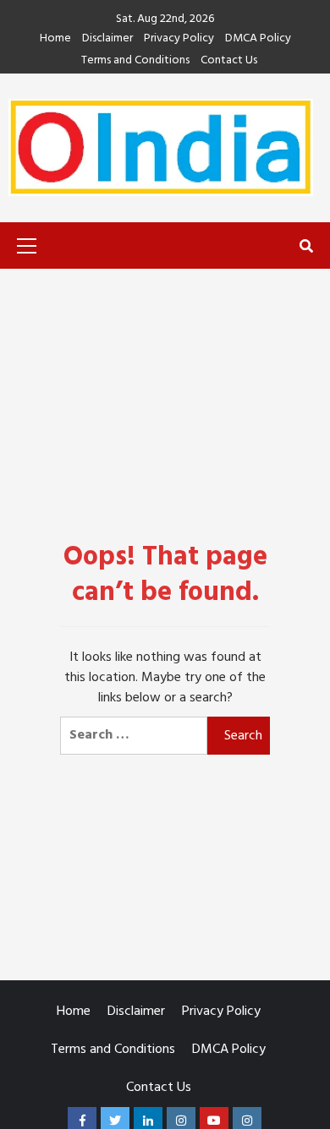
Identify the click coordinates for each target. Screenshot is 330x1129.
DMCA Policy (258, 39)
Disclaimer (107, 39)
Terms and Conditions (135, 61)
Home (55, 39)
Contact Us (229, 61)
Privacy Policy (179, 39)
